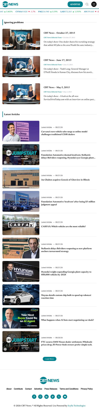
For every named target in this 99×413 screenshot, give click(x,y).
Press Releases (50, 389)
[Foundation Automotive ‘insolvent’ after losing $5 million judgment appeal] (20, 201)
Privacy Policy (87, 389)
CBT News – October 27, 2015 (59, 33)
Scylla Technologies (76, 406)
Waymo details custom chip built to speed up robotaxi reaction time (66, 296)
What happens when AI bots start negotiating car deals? (67, 320)
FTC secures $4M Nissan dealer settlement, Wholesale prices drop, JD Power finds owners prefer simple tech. (66, 343)
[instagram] (40, 396)
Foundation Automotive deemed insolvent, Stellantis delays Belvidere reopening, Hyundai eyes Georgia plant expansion (67, 156)
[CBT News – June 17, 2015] (21, 66)
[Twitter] (59, 396)
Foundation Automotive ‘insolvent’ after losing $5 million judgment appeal (68, 203)
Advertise (38, 389)
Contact (28, 389)
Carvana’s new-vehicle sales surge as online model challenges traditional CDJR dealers (64, 133)
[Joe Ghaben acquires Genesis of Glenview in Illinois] (20, 178)
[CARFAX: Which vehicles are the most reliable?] (20, 224)
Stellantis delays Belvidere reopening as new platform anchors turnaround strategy (66, 250)
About (8, 389)
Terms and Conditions (69, 389)
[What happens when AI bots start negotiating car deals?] (20, 318)
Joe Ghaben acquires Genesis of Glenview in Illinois (65, 180)
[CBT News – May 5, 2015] (21, 93)
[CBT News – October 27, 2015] (21, 39)
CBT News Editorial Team (53, 37)
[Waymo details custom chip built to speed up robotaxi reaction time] (20, 294)
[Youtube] (65, 396)
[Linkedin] (46, 396)
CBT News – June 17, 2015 (57, 60)
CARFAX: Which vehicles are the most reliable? (63, 227)
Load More (49, 359)
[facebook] (34, 396)
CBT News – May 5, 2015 (57, 87)
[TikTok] (52, 396)
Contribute (18, 389)
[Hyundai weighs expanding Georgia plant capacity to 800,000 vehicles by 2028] (20, 271)
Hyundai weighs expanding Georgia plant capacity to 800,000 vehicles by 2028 (66, 273)
